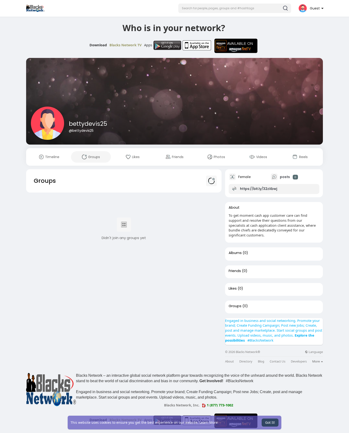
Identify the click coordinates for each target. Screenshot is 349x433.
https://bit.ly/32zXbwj (258, 188)
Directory (245, 361)
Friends (235, 271)
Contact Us (277, 361)
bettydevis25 (88, 124)
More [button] (316, 361)
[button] (234, 8)
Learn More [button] (208, 422)
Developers (299, 361)
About (229, 361)
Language (315, 351)
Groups (235, 306)
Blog (261, 361)
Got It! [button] (270, 422)
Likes (233, 288)
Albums (235, 253)
